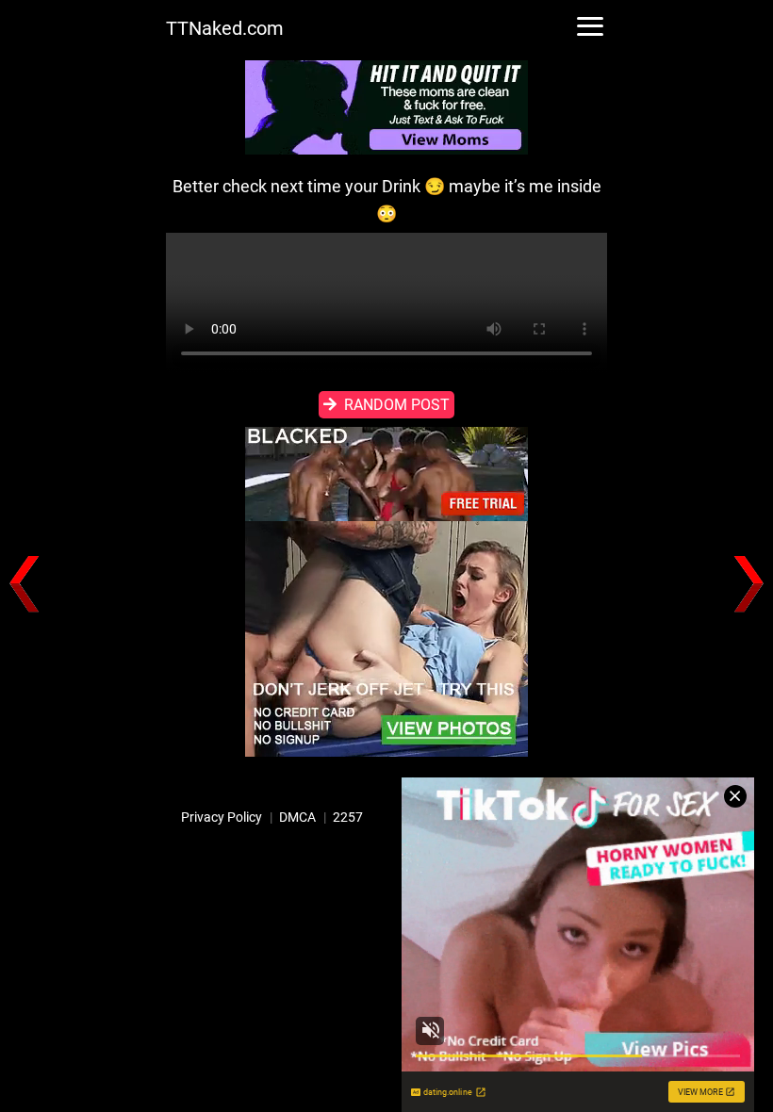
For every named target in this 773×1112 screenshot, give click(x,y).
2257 (348, 817)
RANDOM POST (397, 405)
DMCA (297, 817)
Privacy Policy (221, 817)
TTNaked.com (225, 28)
